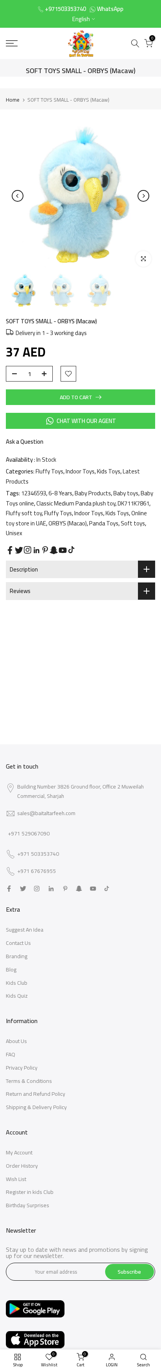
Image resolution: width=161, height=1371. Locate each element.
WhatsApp (110, 8)
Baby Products (93, 493)
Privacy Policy (22, 1068)
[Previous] (17, 196)
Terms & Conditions (29, 1081)
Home (13, 99)
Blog (11, 969)
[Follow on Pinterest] (45, 550)
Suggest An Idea (24, 930)
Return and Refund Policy (35, 1094)
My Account (19, 1152)
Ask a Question (24, 441)
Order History (22, 1166)
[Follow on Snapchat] (54, 550)
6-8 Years (60, 493)
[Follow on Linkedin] (36, 550)
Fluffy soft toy (24, 513)
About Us (16, 1041)
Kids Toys (108, 471)
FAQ (10, 1054)
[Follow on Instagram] (27, 550)
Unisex (14, 533)
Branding (16, 956)
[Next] (143, 196)
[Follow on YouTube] (63, 550)
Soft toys (133, 523)
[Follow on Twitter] (19, 550)
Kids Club (16, 983)
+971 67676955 (36, 871)
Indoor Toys (80, 471)
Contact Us (18, 943)
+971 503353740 (38, 854)
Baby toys (125, 493)
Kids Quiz (17, 996)
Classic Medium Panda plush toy (75, 503)
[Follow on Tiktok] (71, 550)
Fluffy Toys (49, 471)
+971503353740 (65, 8)
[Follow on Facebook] (10, 550)
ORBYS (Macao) (67, 523)
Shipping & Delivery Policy (36, 1107)
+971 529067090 (29, 833)
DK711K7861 (133, 503)
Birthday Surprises (27, 1205)
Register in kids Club (30, 1192)
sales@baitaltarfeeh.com (46, 813)
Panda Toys (103, 523)
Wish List (16, 1179)
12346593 (33, 493)
